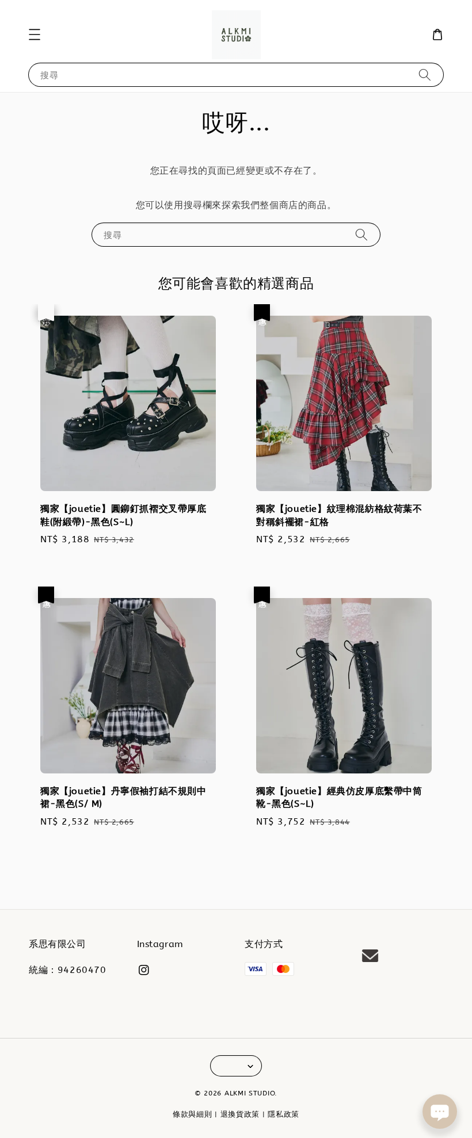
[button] (34, 34)
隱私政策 (283, 1114)
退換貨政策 (240, 1114)
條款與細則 (192, 1114)
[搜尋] (424, 74)
